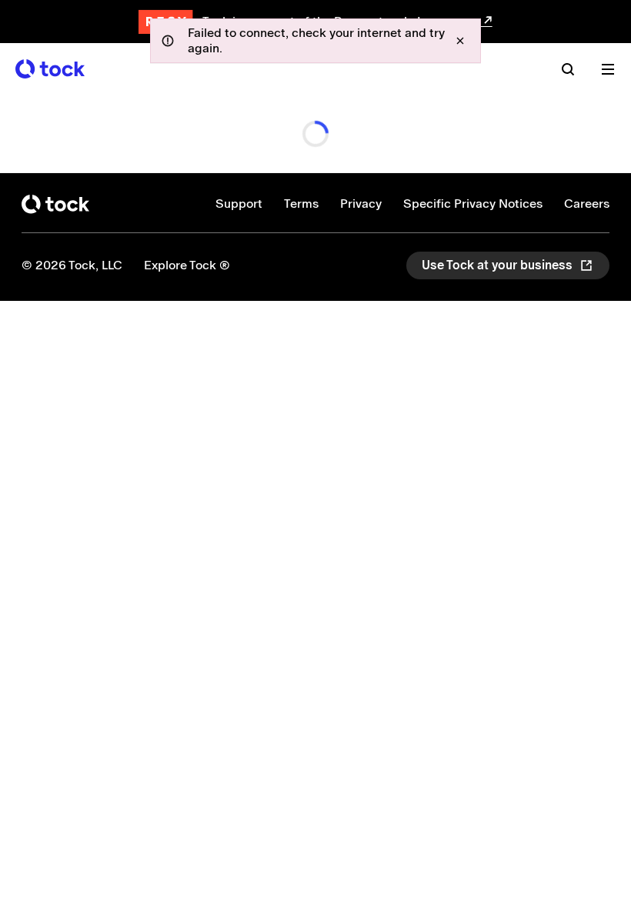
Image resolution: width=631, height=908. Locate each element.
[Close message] (460, 41)
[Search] (568, 69)
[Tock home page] (50, 68)
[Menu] (608, 69)
